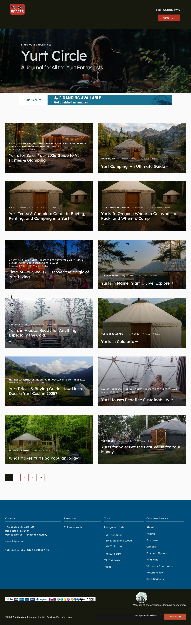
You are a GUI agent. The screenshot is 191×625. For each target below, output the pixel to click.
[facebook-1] (11, 296)
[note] (11, 328)
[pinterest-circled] (11, 312)
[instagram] (11, 304)
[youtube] (11, 320)
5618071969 (18, 550)
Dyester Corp (174, 616)
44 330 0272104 (41, 550)
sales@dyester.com (16, 541)
